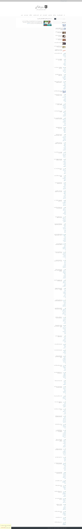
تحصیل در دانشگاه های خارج (58, 480)
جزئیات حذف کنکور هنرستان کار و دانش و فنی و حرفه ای (58, 46)
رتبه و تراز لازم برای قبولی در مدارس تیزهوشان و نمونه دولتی (58, 300)
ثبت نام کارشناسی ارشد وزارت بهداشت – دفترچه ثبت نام (58, 252)
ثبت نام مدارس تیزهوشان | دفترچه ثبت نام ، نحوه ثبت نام (58, 449)
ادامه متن (28, 23)
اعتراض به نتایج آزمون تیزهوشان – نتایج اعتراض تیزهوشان (58, 82)
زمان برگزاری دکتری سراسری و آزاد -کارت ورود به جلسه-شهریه (58, 224)
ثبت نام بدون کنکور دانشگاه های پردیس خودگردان (58, 491)
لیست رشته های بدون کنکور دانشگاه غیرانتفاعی (58, 32)
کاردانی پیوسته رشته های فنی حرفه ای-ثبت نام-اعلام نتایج (58, 416)
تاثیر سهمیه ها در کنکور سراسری (58, 42)
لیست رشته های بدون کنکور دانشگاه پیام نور (58, 35)
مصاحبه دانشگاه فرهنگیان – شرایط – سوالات (59, 127)
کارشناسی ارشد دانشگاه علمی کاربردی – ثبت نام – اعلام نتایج (58, 50)
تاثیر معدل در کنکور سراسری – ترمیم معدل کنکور (58, 336)
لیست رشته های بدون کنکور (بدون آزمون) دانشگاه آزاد (58, 280)
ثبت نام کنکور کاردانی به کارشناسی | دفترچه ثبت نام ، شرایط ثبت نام (58, 431)
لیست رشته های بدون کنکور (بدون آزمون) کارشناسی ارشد (58, 207)
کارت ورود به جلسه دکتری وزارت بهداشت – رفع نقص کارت (58, 95)
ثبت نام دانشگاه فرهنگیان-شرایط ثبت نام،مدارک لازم (58, 372)
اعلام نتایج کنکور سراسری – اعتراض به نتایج (58, 39)
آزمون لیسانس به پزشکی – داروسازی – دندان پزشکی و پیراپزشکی (59, 440)
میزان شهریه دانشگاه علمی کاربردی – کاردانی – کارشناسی (58, 143)
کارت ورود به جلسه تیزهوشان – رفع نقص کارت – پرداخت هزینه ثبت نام (58, 289)
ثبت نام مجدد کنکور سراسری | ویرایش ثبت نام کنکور (58, 217)
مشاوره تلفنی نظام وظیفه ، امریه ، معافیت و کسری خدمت (58, 463)
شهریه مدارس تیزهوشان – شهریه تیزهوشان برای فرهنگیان (58, 159)
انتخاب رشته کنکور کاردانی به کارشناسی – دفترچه (58, 104)
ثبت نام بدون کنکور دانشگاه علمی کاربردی (44, 18)
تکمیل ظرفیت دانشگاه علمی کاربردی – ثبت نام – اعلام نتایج (58, 191)
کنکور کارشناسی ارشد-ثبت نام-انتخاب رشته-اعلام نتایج (58, 472)
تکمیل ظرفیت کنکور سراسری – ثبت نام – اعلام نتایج (58, 183)
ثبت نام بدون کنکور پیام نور (59, 517)
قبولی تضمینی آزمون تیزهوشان (58, 380)
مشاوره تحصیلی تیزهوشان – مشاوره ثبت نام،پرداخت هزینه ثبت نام (58, 357)
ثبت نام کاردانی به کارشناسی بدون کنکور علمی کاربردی (58, 317)
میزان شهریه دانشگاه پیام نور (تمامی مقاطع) (58, 75)
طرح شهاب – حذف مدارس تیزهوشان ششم (59, 59)
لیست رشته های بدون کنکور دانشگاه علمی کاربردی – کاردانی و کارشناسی (58, 270)
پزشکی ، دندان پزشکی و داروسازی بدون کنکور (59, 504)
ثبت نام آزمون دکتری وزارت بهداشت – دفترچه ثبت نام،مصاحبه (58, 260)
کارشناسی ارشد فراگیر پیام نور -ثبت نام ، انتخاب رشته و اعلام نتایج (58, 309)
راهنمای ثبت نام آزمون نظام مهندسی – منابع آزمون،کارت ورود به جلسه (58, 326)
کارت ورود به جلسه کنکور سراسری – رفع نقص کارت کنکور (58, 135)
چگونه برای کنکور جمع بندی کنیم (58, 53)
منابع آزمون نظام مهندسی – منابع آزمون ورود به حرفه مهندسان (58, 118)
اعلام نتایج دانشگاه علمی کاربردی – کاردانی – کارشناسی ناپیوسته (58, 234)
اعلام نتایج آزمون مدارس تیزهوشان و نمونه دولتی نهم (58, 244)
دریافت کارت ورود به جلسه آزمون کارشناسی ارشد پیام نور (58, 387)
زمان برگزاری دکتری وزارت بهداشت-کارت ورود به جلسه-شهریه (58, 29)
